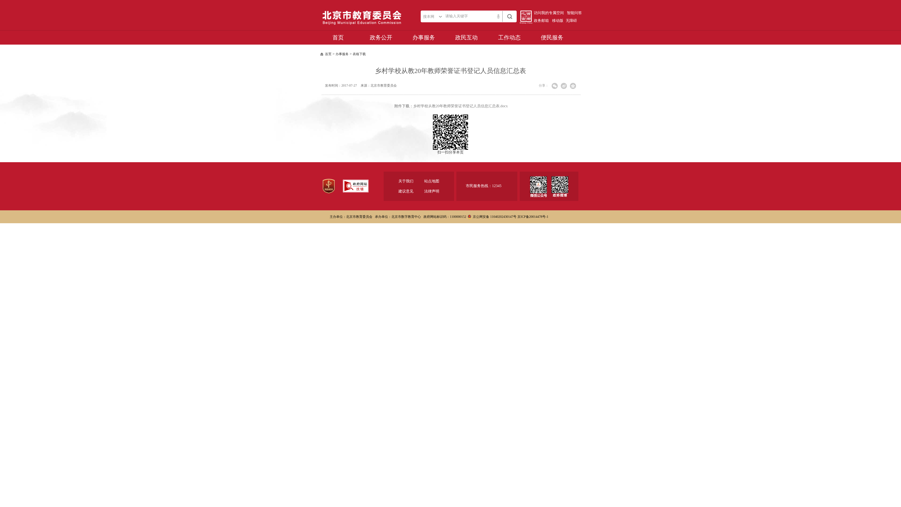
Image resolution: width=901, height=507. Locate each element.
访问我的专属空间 (549, 13)
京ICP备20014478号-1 (532, 217)
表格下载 (359, 54)
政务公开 (381, 38)
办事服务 (423, 38)
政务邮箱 (541, 21)
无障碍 (571, 21)
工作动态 (509, 38)
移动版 (557, 21)
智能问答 (574, 13)
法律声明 (431, 191)
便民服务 (552, 38)
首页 (338, 38)
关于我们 (405, 181)
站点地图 (431, 181)
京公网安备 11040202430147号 (494, 217)
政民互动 (466, 38)
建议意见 (405, 191)
